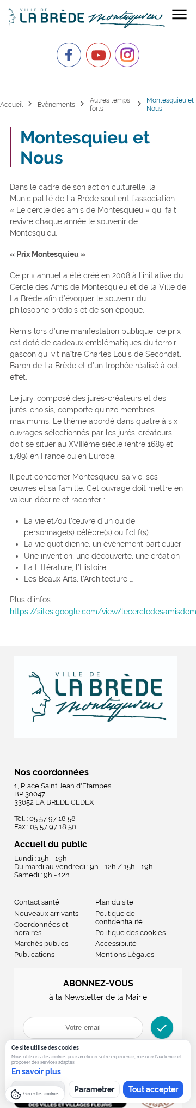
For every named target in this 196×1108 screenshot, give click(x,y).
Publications (34, 954)
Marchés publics (41, 943)
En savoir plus (36, 1071)
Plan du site (114, 902)
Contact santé (36, 902)
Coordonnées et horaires (41, 928)
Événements (56, 104)
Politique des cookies (130, 933)
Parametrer (94, 1089)
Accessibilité (116, 943)
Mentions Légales (124, 954)
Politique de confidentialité (119, 917)
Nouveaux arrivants (46, 913)
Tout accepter (153, 1089)
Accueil (11, 104)
